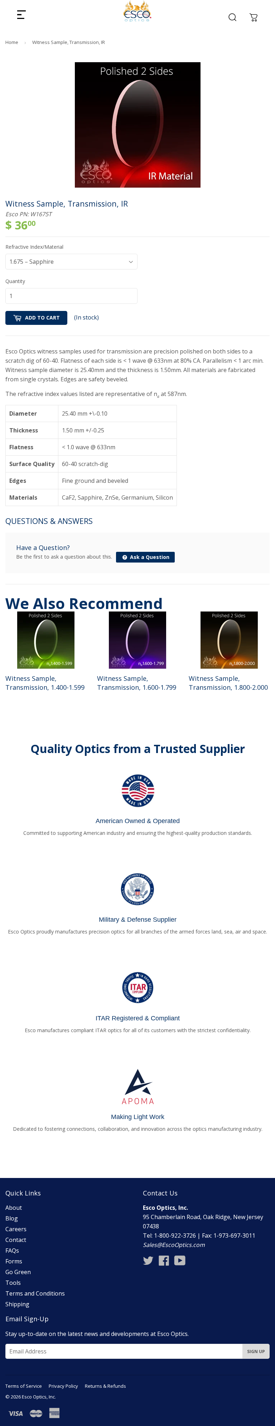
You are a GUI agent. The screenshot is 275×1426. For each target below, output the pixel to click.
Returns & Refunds (105, 1386)
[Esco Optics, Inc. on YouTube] (179, 1263)
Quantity (15, 281)
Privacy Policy (63, 1386)
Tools (13, 1283)
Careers (15, 1229)
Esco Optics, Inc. (39, 1396)
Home (11, 42)
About (13, 1208)
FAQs (12, 1250)
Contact (15, 1240)
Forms (13, 1261)
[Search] (232, 17)
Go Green (18, 1272)
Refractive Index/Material (34, 246)
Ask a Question (149, 557)
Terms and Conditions (35, 1293)
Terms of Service (23, 1386)
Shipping (17, 1304)
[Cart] (253, 17)
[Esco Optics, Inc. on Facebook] (164, 1263)
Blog (11, 1218)
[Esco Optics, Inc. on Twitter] (148, 1263)
